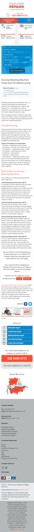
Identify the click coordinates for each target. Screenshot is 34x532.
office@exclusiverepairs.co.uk (15, 411)
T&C (2, 452)
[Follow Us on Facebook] (2, 467)
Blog (2, 454)
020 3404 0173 (19, 15)
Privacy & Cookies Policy (9, 458)
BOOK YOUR (9, 21)
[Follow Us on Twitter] (6, 467)
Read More (27, 278)
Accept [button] (19, 278)
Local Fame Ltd (23, 490)
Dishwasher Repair (14, 327)
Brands (3, 446)
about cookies (18, 529)
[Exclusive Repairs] (17, 5)
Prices (3, 444)
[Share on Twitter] (30, 304)
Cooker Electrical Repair (15, 343)
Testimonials (5, 456)
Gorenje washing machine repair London (14, 285)
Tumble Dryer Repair (14, 331)
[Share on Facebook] (25, 304)
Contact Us (4, 450)
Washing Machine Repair (16, 335)
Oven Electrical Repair (15, 339)
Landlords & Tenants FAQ (9, 448)
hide (17, 88)
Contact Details (7, 405)
